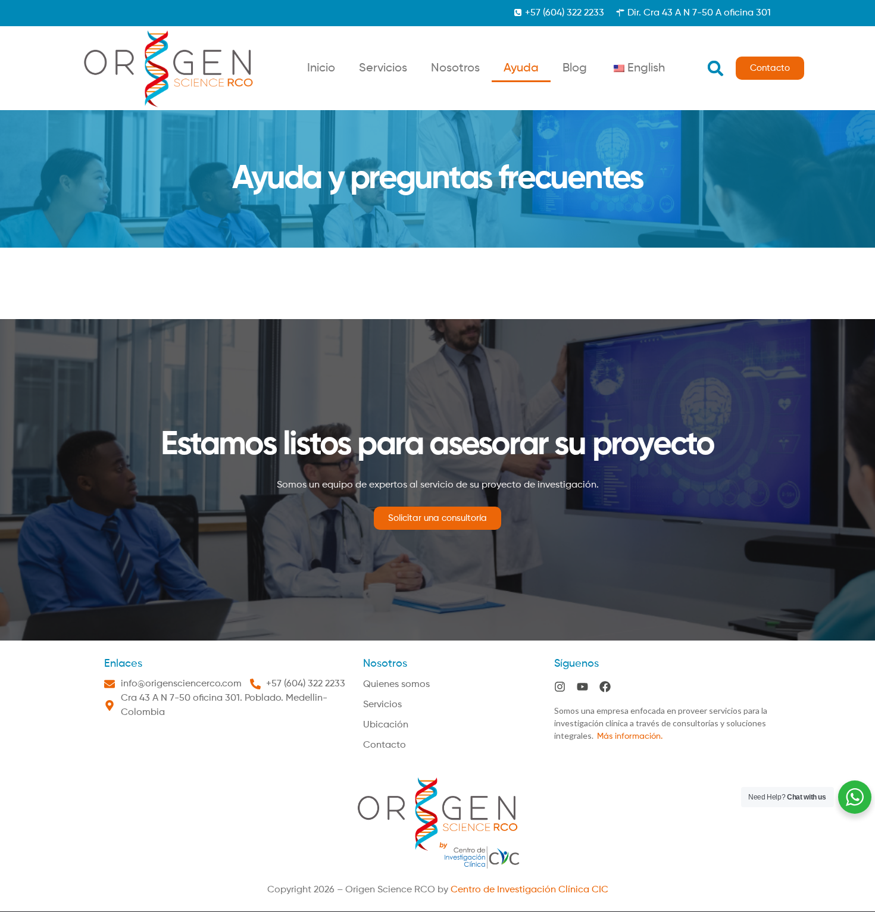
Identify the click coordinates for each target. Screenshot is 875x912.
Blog (574, 68)
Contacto (384, 745)
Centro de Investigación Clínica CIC (529, 890)
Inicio (321, 68)
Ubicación (385, 725)
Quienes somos (396, 684)
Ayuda (521, 68)
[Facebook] (605, 686)
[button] (715, 68)
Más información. (629, 736)
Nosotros (455, 68)
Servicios (383, 68)
